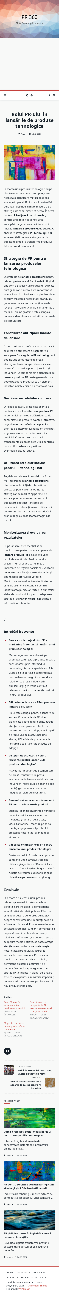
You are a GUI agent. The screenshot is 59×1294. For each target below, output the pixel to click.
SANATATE (25, 1277)
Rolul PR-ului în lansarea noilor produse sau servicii (14, 1005)
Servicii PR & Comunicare (18, 1282)
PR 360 (29, 17)
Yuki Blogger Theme (36, 1285)
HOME (10, 1272)
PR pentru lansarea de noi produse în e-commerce (14, 1026)
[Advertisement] (29, 63)
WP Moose (24, 1288)
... (23, 1148)
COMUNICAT (22, 1272)
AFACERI (11, 1277)
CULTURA (37, 1272)
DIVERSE (39, 1277)
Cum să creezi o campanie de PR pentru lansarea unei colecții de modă (41, 1007)
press (23, 134)
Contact (39, 1282)
